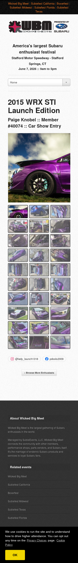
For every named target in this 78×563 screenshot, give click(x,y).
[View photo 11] (39, 255)
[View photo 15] (60, 269)
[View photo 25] (18, 327)
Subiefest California (42, 3)
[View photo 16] (18, 284)
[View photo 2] (39, 211)
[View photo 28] (18, 342)
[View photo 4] (18, 226)
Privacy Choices (37, 540)
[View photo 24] (60, 313)
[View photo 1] (18, 211)
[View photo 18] (60, 284)
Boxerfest (62, 3)
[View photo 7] (18, 240)
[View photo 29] (39, 342)
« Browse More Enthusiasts (39, 372)
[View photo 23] (39, 313)
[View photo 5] (39, 226)
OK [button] (15, 555)
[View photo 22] (18, 313)
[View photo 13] (18, 269)
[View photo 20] (39, 298)
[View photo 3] (60, 211)
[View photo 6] (60, 226)
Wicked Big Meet (18, 3)
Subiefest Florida (44, 7)
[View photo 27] (60, 327)
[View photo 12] (60, 255)
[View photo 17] (39, 284)
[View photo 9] (60, 240)
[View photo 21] (60, 298)
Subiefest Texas (17, 509)
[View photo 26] (39, 327)
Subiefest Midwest (21, 7)
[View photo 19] (18, 298)
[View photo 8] (39, 240)
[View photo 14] (39, 269)
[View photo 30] (60, 342)
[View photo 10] (18, 255)
